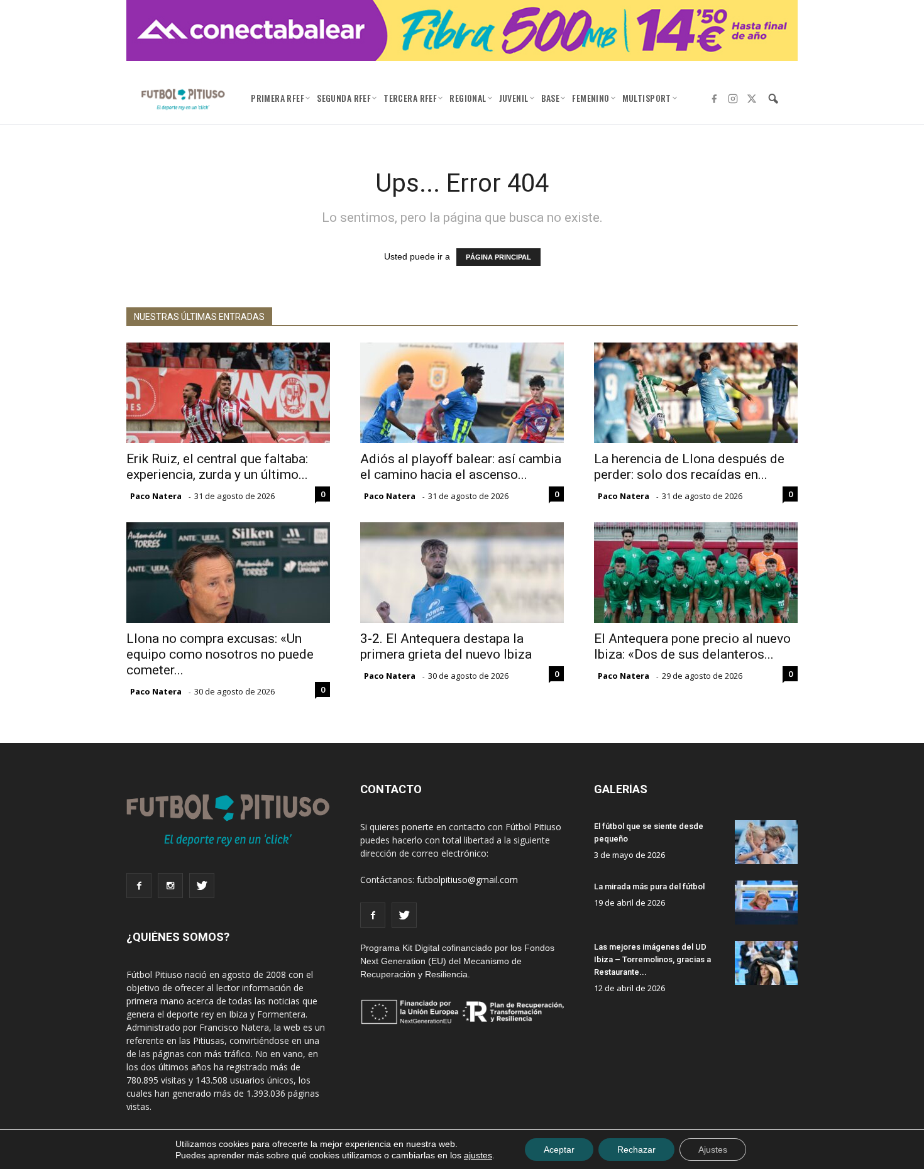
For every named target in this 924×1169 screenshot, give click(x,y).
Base (550, 97)
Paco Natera (156, 496)
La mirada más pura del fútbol (649, 886)
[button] (773, 98)
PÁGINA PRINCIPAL (498, 257)
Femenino (590, 97)
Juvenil (514, 97)
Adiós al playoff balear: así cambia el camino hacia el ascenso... (460, 466)
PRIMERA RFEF (277, 97)
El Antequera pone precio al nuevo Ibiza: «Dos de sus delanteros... (692, 646)
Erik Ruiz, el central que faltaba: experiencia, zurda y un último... (217, 466)
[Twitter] (751, 98)
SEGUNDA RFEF (344, 97)
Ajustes (712, 1149)
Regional (467, 97)
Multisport (646, 97)
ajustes (478, 1155)
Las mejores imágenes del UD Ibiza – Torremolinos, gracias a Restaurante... (652, 959)
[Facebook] (714, 98)
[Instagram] (732, 98)
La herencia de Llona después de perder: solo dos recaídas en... (689, 466)
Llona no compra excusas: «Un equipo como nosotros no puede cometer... (220, 654)
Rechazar (636, 1149)
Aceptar (559, 1149)
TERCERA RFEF (410, 97)
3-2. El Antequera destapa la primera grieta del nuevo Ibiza (446, 646)
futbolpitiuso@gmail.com (467, 880)
